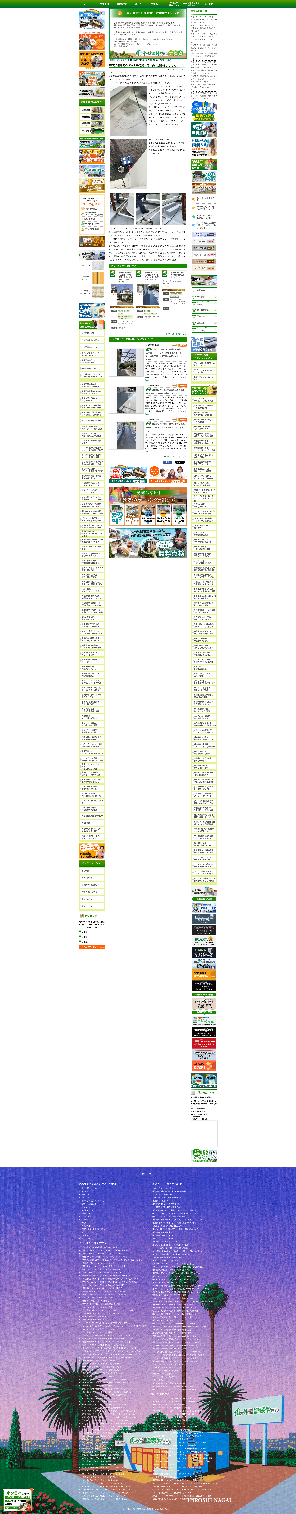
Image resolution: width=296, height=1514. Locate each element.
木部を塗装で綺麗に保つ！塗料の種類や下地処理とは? (205, 724)
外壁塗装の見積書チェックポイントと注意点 (204, 449)
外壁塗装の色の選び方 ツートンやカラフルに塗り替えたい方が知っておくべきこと (112, 1260)
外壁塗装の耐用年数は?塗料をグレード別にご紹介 (92, 427)
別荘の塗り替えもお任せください (204, 378)
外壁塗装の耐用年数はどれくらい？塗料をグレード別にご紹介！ (105, 1332)
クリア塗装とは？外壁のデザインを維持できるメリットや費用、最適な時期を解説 (182, 1458)
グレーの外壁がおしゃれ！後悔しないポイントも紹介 (204, 802)
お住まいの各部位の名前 (91, 421)
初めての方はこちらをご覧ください (165, 1188)
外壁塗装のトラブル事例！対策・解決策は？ (204, 773)
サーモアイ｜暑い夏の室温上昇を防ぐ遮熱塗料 (169, 1404)
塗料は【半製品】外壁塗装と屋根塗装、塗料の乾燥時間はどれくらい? (107, 1389)
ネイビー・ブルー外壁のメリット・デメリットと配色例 (102, 1471)
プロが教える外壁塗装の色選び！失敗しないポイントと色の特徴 (105, 1250)
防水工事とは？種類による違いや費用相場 (92, 752)
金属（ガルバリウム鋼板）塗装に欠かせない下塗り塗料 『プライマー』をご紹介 (181, 1489)
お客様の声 (122, 4)
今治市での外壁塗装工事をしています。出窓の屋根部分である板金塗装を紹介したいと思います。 (204, 64)
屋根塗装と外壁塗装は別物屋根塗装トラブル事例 (92, 540)
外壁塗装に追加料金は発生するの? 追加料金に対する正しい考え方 (176, 1273)
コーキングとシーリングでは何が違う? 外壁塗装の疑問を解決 (104, 1395)
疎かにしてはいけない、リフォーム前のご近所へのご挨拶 (103, 1285)
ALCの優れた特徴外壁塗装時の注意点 (89, 809)
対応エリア (86, 1223)
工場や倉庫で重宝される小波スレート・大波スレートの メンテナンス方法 (109, 1414)
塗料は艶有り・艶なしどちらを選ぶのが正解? (203, 646)
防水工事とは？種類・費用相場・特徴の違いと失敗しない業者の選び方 (107, 1423)
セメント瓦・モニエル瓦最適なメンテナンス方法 (91, 682)
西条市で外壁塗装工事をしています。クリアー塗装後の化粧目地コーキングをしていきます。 (204, 95)
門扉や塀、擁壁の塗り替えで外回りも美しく (168, 1257)
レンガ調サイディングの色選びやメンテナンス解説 (92, 498)
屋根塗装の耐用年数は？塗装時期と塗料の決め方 (203, 781)
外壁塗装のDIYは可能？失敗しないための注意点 (203, 618)
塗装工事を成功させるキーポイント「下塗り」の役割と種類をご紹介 (177, 1486)
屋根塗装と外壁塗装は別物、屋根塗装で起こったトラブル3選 (104, 1379)
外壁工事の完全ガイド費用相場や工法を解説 (90, 385)
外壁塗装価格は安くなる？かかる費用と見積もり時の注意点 (174, 1223)
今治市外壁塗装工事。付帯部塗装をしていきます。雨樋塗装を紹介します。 (204, 56)
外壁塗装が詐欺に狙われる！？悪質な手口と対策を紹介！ (103, 1373)
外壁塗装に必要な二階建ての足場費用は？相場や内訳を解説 (174, 1389)
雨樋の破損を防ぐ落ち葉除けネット (89, 618)
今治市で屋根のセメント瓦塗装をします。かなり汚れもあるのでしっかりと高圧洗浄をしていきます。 (204, 38)
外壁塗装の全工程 (89, 368)
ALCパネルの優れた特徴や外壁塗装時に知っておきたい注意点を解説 (107, 1398)
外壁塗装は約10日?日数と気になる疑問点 (202, 470)
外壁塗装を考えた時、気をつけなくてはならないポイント (103, 1364)
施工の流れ (156, 4)
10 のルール (86, 1207)
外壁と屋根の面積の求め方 (92, 816)
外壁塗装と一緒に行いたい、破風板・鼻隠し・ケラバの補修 (174, 1308)
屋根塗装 (92, 117)
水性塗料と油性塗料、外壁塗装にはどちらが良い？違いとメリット (176, 1477)
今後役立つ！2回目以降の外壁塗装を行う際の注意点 (171, 1254)
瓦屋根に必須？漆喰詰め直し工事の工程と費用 (169, 1295)
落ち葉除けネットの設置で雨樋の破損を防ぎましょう (171, 1330)
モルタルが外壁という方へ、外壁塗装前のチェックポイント (174, 1493)
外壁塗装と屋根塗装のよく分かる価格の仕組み (169, 1191)
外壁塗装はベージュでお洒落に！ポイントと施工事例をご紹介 (104, 1483)
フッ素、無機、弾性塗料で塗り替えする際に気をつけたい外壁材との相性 (108, 1411)
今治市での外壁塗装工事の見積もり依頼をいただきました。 (204, 71)
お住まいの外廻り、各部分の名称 (94, 1316)
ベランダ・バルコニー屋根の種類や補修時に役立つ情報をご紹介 (105, 1420)
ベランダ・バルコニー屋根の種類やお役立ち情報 (92, 745)
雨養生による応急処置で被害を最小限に (203, 759)
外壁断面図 (86, 823)
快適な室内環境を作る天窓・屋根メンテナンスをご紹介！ (173, 1317)
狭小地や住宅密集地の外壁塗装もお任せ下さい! (92, 646)
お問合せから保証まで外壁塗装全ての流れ (167, 1198)
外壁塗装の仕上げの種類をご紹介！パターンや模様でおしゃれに (105, 1499)
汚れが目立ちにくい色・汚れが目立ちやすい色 (206, 208)
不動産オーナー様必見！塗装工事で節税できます (203, 583)
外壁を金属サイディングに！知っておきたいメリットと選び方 (175, 1279)
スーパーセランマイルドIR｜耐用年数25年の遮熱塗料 (171, 1408)
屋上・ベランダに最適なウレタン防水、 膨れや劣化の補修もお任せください (109, 1430)
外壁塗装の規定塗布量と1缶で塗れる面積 (203, 696)
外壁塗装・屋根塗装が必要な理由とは (95, 1301)
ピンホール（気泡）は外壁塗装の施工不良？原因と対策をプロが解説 (107, 1357)
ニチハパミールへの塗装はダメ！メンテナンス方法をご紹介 (103, 1445)
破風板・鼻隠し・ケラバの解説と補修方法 (92, 569)
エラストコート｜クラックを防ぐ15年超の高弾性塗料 (171, 1430)
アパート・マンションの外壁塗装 (164, 1377)
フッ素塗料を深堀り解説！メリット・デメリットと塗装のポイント (106, 1489)
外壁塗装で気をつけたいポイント (91, 547)
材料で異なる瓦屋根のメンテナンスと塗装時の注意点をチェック (175, 1298)
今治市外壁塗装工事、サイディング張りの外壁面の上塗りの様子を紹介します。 (204, 28)
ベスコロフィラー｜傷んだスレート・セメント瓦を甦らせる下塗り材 (177, 1411)
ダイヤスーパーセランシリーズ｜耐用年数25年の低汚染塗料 (174, 1414)
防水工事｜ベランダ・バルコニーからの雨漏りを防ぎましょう (175, 1264)
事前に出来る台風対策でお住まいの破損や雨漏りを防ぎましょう (105, 1452)
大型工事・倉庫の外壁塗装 (162, 1374)
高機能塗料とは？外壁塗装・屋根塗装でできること (92, 533)
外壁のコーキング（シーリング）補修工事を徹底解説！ (172, 1276)
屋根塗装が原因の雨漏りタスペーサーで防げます (91, 639)
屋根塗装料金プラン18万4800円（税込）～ (168, 1207)
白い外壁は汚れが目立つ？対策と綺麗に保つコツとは (204, 816)
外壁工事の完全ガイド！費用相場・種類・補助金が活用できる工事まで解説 (109, 1282)
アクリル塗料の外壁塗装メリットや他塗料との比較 (92, 449)
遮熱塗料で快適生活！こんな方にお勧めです (168, 1423)
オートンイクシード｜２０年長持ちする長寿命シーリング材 (174, 1445)
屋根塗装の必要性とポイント (162, 1238)
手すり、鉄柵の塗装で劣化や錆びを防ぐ (90, 703)
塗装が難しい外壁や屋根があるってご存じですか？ (204, 625)
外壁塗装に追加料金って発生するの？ (202, 428)
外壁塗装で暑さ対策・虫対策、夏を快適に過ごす (170, 1383)
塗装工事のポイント (89, 347)
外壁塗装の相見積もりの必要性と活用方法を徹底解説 (101, 1370)
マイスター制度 (87, 1210)
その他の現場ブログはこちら (175, 457)
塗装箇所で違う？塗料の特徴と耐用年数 (202, 541)
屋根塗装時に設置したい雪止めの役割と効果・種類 (92, 611)
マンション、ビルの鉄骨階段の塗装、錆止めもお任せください (175, 1339)
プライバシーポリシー (90, 892)
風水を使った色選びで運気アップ (205, 199)
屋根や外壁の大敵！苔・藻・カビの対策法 (202, 710)
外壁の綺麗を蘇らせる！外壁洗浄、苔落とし (203, 703)
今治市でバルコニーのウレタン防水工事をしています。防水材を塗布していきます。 (165, 427)
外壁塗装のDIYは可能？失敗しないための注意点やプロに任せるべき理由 (108, 1310)
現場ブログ (121, 60)
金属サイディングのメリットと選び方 (89, 653)
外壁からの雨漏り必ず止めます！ (164, 1232)
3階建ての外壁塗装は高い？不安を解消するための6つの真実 (104, 1291)
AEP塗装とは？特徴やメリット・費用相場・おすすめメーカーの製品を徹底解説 (181, 1461)
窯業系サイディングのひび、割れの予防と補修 (203, 632)
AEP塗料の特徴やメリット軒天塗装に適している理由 (204, 879)
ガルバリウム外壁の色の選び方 (202, 526)
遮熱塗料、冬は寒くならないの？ (164, 1464)
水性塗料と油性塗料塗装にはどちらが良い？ (203, 653)
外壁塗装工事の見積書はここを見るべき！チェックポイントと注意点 (177, 1220)
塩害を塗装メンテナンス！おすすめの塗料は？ (92, 787)
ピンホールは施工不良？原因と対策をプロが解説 (91, 519)
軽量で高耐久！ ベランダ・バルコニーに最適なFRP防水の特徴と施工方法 (109, 1427)
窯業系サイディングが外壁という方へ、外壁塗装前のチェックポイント (178, 1496)
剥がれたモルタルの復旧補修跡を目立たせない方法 (92, 512)
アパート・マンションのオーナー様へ (203, 371)
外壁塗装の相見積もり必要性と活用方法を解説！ (204, 435)
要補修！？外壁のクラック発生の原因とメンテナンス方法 (103, 1345)
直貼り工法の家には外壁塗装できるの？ (202, 639)
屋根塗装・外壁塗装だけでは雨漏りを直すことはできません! (104, 1294)
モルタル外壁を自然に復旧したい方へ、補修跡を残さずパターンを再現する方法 (111, 1354)
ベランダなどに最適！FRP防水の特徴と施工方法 (92, 759)
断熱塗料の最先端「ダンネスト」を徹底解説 (204, 745)
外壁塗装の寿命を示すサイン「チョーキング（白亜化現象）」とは (106, 1342)
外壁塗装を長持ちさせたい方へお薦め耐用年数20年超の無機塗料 (176, 1480)
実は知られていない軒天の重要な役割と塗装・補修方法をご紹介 (175, 1311)
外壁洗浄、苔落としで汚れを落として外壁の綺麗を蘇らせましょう (176, 1361)
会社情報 (85, 1220)
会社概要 (209, 4)
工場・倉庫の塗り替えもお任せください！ (204, 364)
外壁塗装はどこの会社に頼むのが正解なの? (97, 1386)
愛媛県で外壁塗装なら (90, 885)
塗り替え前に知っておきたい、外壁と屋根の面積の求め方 (103, 1401)
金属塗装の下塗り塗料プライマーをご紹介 (202, 555)
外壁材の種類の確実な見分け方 (200, 505)
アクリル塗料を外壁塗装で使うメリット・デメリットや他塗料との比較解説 (179, 1452)
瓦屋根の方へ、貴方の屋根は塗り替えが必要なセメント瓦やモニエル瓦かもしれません (184, 1301)
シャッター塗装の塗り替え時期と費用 (89, 724)
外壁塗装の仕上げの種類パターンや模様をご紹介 (203, 851)
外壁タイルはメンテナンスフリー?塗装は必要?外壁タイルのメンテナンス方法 (180, 1289)
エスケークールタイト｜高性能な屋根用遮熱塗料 (170, 1420)
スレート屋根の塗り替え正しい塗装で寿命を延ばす (92, 632)
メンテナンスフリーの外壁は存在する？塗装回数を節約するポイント (107, 1323)
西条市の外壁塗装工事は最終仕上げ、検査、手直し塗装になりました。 (204, 87)
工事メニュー (139, 4)
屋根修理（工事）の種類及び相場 (89, 399)
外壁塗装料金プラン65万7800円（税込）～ (168, 1204)
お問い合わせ (87, 899)
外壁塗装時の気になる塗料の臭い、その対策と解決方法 (102, 1288)
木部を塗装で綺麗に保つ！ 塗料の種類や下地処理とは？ (102, 1442)
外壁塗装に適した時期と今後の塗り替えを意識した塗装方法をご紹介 (107, 1335)
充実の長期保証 (87, 1213)
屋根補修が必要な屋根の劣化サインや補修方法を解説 (171, 1333)
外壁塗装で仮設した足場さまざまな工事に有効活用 (204, 590)
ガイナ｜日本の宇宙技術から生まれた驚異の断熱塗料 (171, 1439)
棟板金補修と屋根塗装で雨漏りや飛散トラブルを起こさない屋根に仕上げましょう (112, 1417)
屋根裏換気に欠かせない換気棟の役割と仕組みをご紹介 (102, 1436)
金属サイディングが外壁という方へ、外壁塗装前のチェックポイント (177, 1499)
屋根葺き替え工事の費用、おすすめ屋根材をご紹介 (171, 1245)
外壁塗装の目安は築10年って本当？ (89, 361)
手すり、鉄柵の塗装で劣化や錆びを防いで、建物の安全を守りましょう (178, 1342)
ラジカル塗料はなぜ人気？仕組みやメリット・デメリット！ (103, 1496)
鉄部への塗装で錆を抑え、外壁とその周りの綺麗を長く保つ (174, 1336)
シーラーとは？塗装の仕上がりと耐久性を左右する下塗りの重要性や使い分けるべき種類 (184, 1483)
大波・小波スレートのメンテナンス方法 (90, 837)
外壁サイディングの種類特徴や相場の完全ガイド (91, 505)
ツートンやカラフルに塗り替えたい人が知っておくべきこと (206, 225)
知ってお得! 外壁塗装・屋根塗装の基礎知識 (97, 1298)
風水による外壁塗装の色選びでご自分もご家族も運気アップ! (104, 1269)
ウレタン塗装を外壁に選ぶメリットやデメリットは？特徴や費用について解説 (180, 1455)
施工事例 (104, 4)
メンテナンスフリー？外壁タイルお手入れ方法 (203, 661)
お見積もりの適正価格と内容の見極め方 (203, 456)
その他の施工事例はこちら (175, 334)
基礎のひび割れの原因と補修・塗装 (201, 766)
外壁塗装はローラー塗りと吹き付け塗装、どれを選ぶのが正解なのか (107, 1392)
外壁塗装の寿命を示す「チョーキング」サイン (91, 484)
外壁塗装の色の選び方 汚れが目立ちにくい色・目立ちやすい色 (104, 1257)
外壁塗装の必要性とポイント (162, 1235)
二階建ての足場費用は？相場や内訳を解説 (203, 604)
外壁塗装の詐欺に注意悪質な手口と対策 (202, 463)
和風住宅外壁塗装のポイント (202, 668)
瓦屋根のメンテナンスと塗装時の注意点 (91, 675)
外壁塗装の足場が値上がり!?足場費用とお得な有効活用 (172, 1386)
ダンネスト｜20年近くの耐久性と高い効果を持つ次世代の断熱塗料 (176, 1436)
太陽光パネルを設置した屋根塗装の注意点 (203, 717)
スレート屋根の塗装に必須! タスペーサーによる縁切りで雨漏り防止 (106, 1382)
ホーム (87, 4)
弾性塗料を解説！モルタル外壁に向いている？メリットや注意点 (105, 1493)
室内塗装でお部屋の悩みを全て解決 (165, 1261)
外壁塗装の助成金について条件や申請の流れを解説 (171, 1270)
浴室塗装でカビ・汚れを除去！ (89, 717)
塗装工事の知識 (88, 333)
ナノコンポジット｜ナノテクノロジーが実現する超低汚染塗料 (175, 1427)
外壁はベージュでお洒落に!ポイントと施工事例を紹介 (205, 823)
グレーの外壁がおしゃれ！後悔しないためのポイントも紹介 (103, 1474)
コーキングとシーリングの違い (92, 802)
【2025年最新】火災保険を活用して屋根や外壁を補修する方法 (175, 1229)
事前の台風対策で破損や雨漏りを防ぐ (202, 752)
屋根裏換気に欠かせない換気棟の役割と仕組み (91, 780)
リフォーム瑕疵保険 (89, 1204)
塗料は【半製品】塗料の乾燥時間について (91, 795)
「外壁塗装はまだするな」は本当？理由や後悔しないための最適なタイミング (110, 1279)
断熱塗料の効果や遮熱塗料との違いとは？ (203, 738)
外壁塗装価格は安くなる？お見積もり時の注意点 (92, 392)
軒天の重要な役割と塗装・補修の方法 (89, 576)
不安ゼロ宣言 (86, 1216)
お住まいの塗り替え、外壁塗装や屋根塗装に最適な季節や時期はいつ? (107, 1338)
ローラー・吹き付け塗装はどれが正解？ (202, 689)
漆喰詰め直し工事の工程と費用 (202, 675)
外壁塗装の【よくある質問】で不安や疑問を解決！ (100, 1247)
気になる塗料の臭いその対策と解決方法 (202, 484)
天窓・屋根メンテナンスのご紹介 (90, 590)
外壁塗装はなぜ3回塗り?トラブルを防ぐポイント (91, 555)
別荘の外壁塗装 (158, 1380)
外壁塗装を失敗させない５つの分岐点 (203, 421)
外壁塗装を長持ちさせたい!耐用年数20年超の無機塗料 (205, 569)
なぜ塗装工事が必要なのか (92, 340)
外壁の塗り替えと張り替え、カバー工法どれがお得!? (203, 498)
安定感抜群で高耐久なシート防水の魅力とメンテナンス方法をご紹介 (107, 1433)
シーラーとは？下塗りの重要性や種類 (202, 562)
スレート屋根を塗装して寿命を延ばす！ (167, 1371)
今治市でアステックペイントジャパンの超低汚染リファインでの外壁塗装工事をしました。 (204, 19)
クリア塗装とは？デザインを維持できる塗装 (92, 470)
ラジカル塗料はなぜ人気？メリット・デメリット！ (204, 872)
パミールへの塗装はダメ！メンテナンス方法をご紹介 (204, 731)
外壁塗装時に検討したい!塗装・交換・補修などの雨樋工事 (173, 1323)
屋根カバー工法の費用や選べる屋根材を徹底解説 (91, 413)
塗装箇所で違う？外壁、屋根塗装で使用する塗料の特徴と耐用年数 (176, 1467)
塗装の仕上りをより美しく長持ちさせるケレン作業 (92, 526)
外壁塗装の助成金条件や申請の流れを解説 (203, 413)
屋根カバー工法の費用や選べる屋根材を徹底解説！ (171, 1248)
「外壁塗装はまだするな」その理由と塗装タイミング (92, 375)
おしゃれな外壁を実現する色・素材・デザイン (204, 788)
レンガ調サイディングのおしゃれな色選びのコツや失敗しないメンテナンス (109, 1348)
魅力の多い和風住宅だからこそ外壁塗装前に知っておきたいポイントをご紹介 (180, 1292)
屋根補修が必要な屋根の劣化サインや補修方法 (91, 625)
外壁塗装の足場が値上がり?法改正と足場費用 (205, 597)
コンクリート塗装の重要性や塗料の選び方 (90, 731)
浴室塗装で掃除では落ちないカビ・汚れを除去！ (170, 1349)
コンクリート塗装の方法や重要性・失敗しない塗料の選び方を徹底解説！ (179, 1355)
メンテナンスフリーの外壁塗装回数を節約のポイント (204, 512)
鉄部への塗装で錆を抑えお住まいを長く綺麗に (91, 689)
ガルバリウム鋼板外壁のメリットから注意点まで (203, 519)
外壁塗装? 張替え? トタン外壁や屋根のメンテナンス (171, 1282)
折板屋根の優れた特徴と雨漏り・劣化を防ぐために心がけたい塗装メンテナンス (181, 1286)
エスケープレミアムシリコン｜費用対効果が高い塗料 (171, 1417)
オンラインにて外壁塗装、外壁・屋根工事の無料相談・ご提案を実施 (177, 1267)
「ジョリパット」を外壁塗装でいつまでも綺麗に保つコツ (103, 1408)
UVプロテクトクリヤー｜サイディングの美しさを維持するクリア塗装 (177, 1433)
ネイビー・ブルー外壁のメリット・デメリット (203, 795)
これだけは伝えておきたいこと (93, 1201)
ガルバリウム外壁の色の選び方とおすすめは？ (99, 1329)
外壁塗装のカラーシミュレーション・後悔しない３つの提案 (103, 1266)
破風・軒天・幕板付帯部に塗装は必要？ (90, 562)
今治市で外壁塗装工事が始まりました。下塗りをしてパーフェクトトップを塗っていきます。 (204, 79)
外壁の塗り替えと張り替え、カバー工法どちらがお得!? (102, 1313)
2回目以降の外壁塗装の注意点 (201, 533)
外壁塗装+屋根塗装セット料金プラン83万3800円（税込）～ (174, 1210)
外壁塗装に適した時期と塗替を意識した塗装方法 (91, 435)
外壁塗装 (92, 110)
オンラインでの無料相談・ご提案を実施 (203, 399)
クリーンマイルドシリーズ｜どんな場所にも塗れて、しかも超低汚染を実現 (179, 1442)
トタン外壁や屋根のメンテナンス (89, 660)
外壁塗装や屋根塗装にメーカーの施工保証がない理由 (204, 576)
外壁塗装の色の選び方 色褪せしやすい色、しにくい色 (101, 1253)
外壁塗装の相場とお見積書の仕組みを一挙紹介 (169, 1216)
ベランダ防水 (92, 131)
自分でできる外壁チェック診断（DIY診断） (97, 1307)
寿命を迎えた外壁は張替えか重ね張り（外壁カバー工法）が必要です (177, 1251)
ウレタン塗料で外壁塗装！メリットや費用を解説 (92, 456)
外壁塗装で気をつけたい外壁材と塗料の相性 (91, 830)
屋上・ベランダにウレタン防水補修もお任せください (92, 766)
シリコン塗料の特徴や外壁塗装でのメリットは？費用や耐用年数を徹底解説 (179, 1449)
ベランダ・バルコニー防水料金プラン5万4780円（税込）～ (174, 1213)
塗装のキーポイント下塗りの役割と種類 (202, 548)
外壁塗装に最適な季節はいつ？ (91, 442)
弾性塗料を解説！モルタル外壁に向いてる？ (204, 844)
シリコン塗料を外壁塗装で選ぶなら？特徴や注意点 (92, 463)
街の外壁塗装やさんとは (90, 1188)
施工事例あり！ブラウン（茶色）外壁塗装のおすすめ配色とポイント (107, 1486)
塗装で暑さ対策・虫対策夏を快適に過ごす (91, 477)
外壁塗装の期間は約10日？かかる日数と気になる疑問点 (102, 1272)
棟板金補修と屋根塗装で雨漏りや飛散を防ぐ (91, 738)
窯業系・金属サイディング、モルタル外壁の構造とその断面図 (104, 1404)
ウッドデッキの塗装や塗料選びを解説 (90, 710)
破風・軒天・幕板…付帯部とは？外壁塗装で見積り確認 (172, 1304)
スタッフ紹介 (87, 878)
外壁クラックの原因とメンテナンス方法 (90, 491)
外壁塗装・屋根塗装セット (92, 124)
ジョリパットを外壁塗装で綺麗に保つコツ (204, 682)
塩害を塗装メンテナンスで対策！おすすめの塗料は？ (101, 1439)
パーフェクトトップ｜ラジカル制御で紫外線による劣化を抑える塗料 (177, 1398)
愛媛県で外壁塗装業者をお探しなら (95, 1229)
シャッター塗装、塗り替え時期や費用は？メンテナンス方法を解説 (176, 1352)
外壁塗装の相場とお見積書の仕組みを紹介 (203, 442)
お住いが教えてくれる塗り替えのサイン (90, 354)
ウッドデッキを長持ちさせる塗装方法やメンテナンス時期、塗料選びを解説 (179, 1345)
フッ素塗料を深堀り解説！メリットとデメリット (204, 837)
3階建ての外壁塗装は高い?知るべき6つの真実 (204, 491)
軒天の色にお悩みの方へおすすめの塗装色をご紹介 (92, 583)
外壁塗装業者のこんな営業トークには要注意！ (204, 611)
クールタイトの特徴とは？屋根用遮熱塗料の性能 (204, 865)
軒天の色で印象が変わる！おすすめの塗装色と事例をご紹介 (174, 1314)
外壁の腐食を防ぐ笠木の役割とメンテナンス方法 (92, 597)
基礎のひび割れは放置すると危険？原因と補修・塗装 (101, 1458)
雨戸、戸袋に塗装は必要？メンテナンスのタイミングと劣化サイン (176, 1358)
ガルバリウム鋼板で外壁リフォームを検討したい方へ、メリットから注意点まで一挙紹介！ (115, 1326)
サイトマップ (87, 906)
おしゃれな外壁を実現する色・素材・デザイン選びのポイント (104, 1467)
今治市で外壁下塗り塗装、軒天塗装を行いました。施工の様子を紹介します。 (204, 47)
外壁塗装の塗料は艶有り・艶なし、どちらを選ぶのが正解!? (174, 1474)
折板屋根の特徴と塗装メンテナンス (89, 667)
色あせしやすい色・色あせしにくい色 (204, 216)
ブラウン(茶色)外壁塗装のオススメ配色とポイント (204, 830)
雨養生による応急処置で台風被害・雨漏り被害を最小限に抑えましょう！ (108, 1455)
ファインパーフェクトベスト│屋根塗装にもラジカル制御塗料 (174, 1401)
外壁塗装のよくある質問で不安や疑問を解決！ (204, 406)
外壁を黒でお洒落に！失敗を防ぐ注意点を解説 (203, 809)
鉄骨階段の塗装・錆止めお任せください (91, 696)
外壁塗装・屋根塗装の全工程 (162, 1201)
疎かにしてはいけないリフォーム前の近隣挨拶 (203, 477)
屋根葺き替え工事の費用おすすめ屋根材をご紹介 (91, 406)
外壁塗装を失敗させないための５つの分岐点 (98, 1263)
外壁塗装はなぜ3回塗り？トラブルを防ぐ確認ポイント (101, 1367)
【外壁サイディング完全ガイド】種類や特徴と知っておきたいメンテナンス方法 (111, 1351)
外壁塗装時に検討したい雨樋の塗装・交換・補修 (91, 604)
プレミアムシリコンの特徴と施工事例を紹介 (202, 858)
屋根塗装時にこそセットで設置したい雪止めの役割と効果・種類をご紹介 (179, 1326)
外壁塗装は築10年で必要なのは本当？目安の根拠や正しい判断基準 (106, 1276)
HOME (112, 60)
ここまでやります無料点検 (162, 1194)
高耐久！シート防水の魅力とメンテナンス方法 (91, 773)
